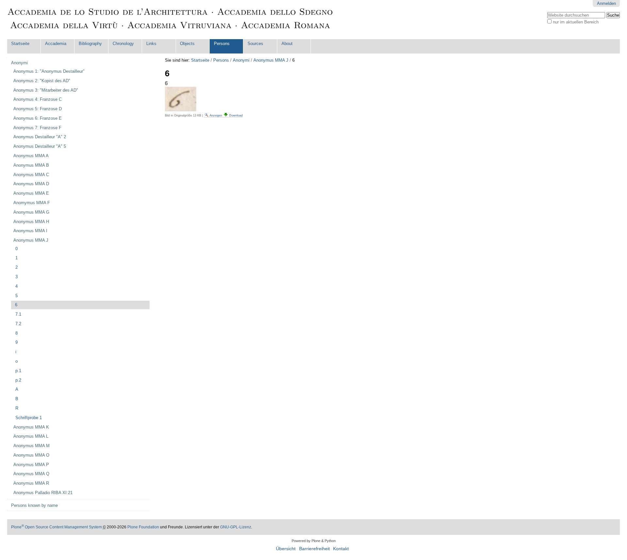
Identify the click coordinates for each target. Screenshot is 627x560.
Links (151, 43)
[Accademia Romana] (170, 19)
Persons (222, 43)
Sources (255, 43)
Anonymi (241, 60)
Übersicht (286, 548)
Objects (187, 43)
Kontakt (341, 548)
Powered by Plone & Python (314, 541)
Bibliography (90, 43)
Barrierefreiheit (314, 548)
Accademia (55, 43)
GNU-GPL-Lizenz (235, 527)
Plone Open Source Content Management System (56, 527)
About (287, 43)
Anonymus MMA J (270, 60)
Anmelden (606, 3)
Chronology (123, 43)
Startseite (20, 43)
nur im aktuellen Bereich (576, 22)
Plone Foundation (143, 527)
